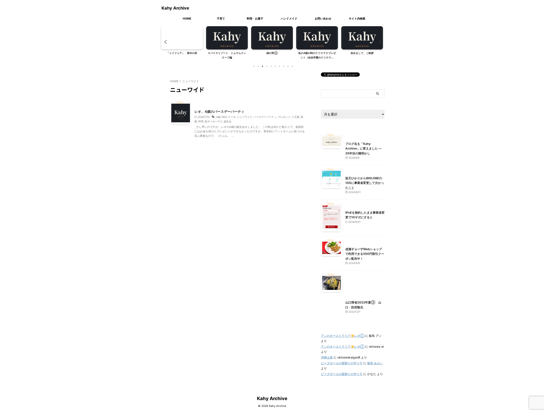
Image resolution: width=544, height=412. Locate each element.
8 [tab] (284, 66)
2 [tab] (258, 66)
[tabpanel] (182, 44)
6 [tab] (275, 66)
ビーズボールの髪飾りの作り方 (342, 363)
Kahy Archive (175, 8)
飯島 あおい (375, 363)
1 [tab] (254, 66)
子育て (221, 18)
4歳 (218, 117)
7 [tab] (279, 66)
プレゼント (284, 117)
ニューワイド (244, 117)
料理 (200, 121)
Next (379, 42)
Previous (165, 42)
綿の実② (272, 53)
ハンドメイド (289, 18)
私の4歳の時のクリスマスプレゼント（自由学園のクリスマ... (317, 55)
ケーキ (232, 117)
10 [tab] (292, 66)
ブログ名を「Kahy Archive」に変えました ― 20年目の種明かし (363, 148)
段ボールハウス (213, 121)
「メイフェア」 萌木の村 (182, 53)
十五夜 (295, 117)
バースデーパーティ (265, 117)
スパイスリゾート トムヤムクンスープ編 (227, 55)
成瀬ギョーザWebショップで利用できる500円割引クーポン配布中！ (364, 253)
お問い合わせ (323, 18)
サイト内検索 (357, 18)
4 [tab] (267, 66)
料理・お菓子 (255, 18)
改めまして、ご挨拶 (362, 53)
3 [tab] (262, 66)
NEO (224, 117)
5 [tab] (271, 66)
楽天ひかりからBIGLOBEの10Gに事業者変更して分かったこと (364, 182)
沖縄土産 (327, 357)
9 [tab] (288, 66)
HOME (187, 18)
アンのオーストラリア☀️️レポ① (342, 335)
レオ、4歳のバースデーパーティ (219, 111)
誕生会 (227, 121)
